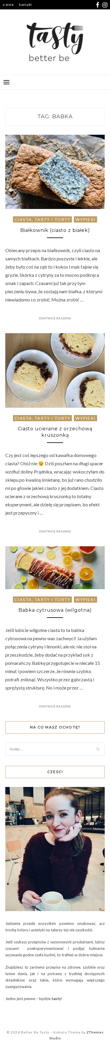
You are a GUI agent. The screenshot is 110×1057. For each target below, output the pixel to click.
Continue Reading (55, 318)
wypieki (85, 219)
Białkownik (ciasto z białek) (55, 230)
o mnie (8, 4)
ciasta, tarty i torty (42, 219)
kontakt (25, 4)
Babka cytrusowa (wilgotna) (55, 610)
